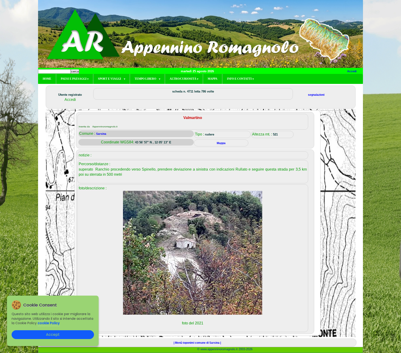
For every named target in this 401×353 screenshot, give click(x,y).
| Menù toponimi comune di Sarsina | (197, 342)
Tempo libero (147, 78)
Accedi (351, 71)
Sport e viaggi (111, 78)
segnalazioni (316, 94)
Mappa (212, 78)
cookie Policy (49, 323)
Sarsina (101, 133)
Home (47, 78)
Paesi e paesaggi (74, 78)
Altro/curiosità (184, 78)
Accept (53, 334)
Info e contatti (240, 78)
